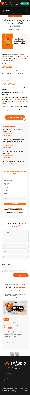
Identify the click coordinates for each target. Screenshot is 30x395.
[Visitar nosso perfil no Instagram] (9, 369)
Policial (6, 184)
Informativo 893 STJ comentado (13, 161)
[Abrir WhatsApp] (26, 391)
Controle (6, 190)
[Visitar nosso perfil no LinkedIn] (20, 369)
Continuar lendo (7, 135)
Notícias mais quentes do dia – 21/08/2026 (14, 327)
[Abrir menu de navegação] (26, 10)
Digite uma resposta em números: (10, 260)
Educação (7, 191)
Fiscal (6, 186)
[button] (12, 354)
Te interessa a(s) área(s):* (8, 180)
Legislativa (7, 187)
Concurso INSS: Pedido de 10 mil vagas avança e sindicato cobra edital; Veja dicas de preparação (13, 141)
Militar (6, 194)
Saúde (6, 193)
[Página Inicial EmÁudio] (6, 11)
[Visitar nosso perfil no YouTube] (16, 369)
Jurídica (6, 181)
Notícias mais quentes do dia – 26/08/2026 (13, 130)
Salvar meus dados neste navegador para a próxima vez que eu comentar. (15, 271)
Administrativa (7, 183)
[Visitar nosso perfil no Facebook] (13, 369)
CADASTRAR (15, 203)
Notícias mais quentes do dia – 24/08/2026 (13, 152)
